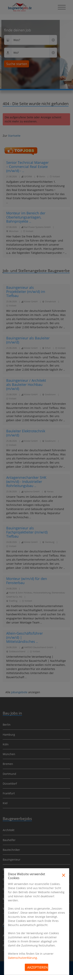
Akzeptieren (37, 967)
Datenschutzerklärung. (23, 958)
